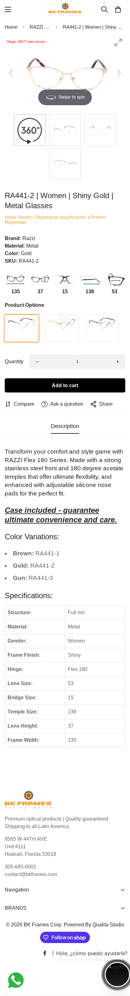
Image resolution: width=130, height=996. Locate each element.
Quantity (14, 361)
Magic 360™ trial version (26, 41)
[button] (118, 9)
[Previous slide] (11, 72)
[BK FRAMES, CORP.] (65, 9)
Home (11, 27)
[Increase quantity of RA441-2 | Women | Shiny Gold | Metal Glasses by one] (117, 362)
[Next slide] (119, 72)
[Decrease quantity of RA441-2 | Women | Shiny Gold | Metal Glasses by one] (37, 362)
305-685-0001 (20, 866)
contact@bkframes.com (31, 874)
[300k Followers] (44, 953)
